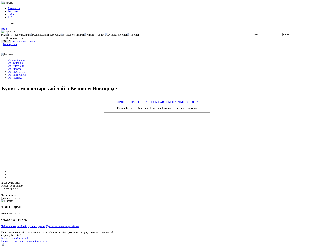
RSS (10, 17)
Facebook (13, 11)
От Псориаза (15, 77)
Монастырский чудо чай (15, 238)
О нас (20, 241)
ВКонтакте (14, 8)
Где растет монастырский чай (62, 226)
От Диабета (14, 68)
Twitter (11, 14)
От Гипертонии (16, 65)
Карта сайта (41, 241)
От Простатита (16, 71)
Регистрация (10, 44)
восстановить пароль (23, 41)
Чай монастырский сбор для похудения (23, 226)
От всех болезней (17, 60)
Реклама (29, 241)
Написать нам (9, 241)
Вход (4, 28)
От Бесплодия (15, 62)
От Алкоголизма (17, 74)
